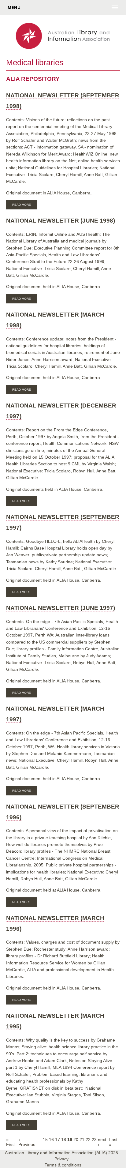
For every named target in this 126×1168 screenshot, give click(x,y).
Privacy (61, 1158)
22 (88, 1139)
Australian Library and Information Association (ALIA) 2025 (61, 1152)
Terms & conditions (63, 1164)
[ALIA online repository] (63, 36)
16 (51, 1139)
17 (57, 1139)
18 (63, 1139)
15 (45, 1139)
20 (75, 1139)
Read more (24, 205)
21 (82, 1139)
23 (94, 1139)
